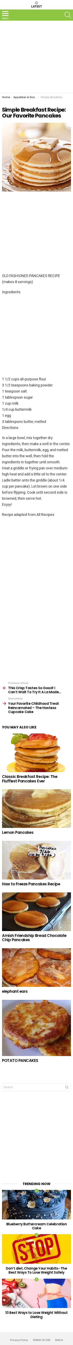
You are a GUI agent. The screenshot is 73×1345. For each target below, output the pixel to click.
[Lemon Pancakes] (36, 808)
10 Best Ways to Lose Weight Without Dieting (36, 1314)
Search (67, 1088)
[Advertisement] (36, 57)
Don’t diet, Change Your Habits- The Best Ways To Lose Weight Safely (36, 1270)
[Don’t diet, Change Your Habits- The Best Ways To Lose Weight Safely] (36, 1249)
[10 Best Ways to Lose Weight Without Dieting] (36, 1293)
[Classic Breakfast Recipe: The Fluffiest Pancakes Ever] (36, 752)
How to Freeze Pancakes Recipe (31, 884)
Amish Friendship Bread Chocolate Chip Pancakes (34, 938)
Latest (36, 6)
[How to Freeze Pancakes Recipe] (36, 860)
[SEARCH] (67, 15)
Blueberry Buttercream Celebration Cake (36, 1226)
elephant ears (15, 991)
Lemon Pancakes (17, 832)
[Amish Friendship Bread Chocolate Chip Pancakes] (36, 911)
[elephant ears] (36, 967)
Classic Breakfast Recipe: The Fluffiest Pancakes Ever (29, 779)
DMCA (59, 1340)
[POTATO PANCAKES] (36, 1028)
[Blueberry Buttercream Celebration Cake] (36, 1204)
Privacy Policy (19, 1340)
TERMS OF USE (41, 1340)
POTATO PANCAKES (20, 1060)
